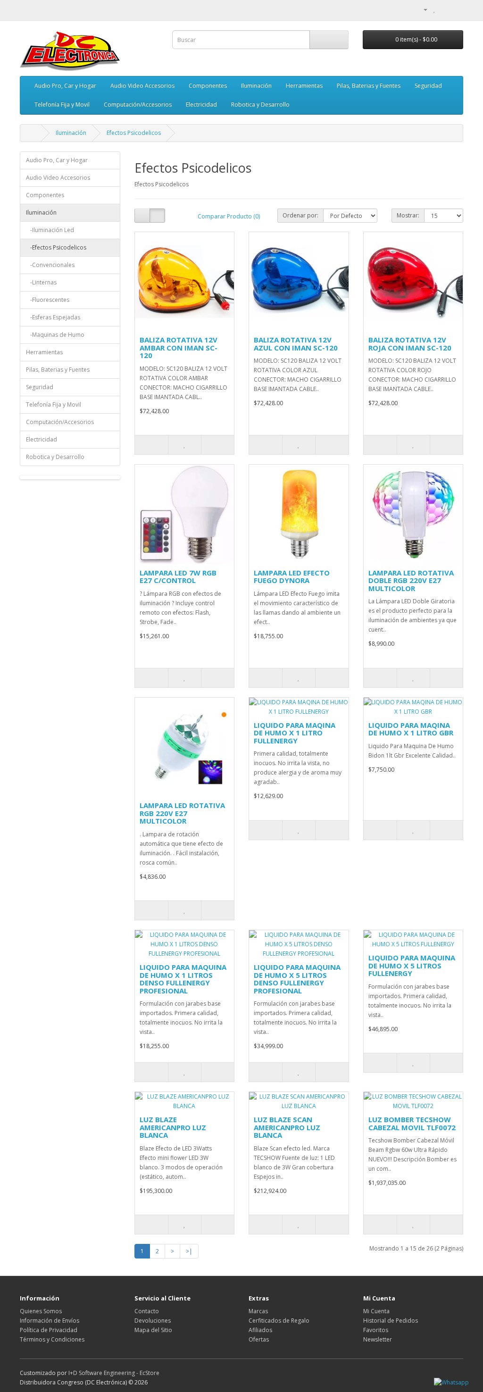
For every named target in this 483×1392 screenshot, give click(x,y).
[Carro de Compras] (444, 9)
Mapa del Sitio (153, 1330)
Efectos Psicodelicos (134, 133)
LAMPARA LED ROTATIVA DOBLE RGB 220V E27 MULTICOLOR (411, 580)
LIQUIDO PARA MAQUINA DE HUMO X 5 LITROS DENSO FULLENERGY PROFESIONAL (297, 978)
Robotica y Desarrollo (260, 104)
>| (189, 1251)
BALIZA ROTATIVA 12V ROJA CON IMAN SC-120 (409, 343)
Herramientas (304, 86)
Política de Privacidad (48, 1330)
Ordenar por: (300, 215)
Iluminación (256, 86)
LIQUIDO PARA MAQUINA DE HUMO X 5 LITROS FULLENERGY (411, 965)
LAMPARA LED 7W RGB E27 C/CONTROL (178, 576)
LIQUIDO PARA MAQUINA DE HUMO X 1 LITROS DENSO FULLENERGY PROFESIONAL (183, 978)
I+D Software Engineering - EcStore (113, 1373)
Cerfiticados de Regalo (279, 1321)
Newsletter (377, 1339)
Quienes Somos (41, 1311)
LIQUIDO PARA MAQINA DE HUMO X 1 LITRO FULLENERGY (294, 732)
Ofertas (259, 1339)
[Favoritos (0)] (434, 9)
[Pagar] (455, 9)
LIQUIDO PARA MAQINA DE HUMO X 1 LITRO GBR (410, 729)
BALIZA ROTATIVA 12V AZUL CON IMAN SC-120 (296, 343)
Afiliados (260, 1330)
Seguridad (428, 86)
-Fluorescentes (47, 300)
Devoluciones (152, 1321)
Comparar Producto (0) (229, 216)
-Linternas (41, 282)
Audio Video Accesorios (142, 86)
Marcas (258, 1311)
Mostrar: (408, 215)
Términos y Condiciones (52, 1339)
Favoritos (375, 1330)
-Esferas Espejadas (53, 317)
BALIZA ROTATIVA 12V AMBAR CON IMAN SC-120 (178, 347)
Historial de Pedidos (390, 1321)
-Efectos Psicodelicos (56, 247)
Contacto (146, 1311)
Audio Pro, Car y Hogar (65, 86)
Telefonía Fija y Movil (62, 104)
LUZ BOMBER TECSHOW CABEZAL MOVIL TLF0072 (412, 1123)
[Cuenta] (421, 9)
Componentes (208, 86)
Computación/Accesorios (138, 104)
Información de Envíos (49, 1321)
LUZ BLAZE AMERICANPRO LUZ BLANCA (173, 1127)
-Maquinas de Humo (55, 335)
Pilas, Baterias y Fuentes (368, 86)
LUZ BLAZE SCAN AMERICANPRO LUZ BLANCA (287, 1127)
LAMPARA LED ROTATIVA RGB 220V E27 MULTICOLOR (182, 812)
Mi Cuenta (376, 1311)
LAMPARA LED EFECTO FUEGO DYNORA (292, 576)
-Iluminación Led (50, 230)
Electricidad (201, 104)
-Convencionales (50, 265)
